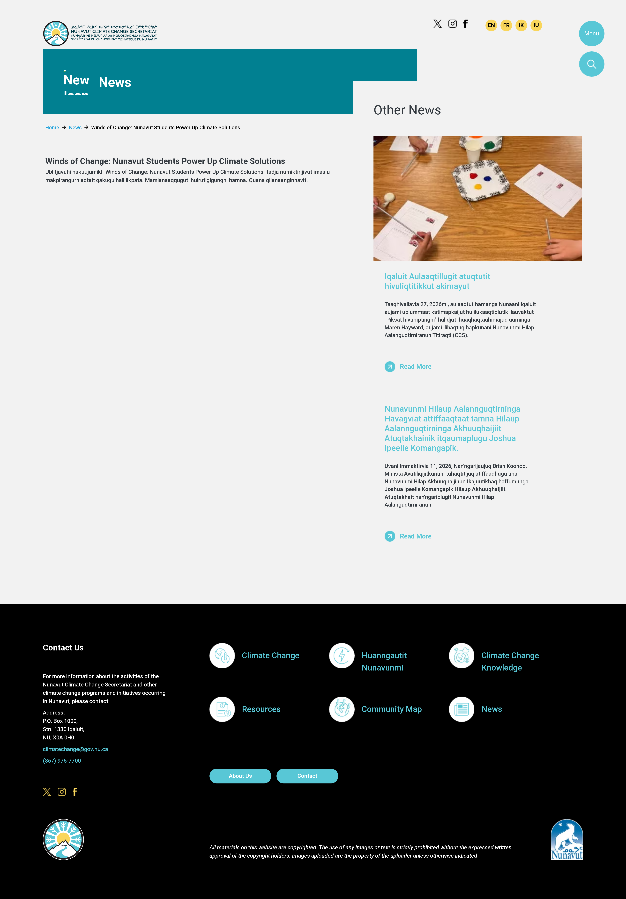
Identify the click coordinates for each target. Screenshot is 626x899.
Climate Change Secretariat (100, 34)
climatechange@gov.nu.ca (75, 749)
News (75, 128)
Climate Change (270, 655)
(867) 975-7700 (62, 761)
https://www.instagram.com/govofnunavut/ (452, 24)
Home (52, 128)
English (491, 25)
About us (240, 776)
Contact (307, 776)
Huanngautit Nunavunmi (384, 661)
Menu (591, 33)
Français (506, 25)
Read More (416, 366)
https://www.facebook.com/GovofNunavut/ (467, 24)
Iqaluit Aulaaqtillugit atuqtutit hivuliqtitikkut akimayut (437, 281)
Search (591, 64)
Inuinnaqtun (521, 25)
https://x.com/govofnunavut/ (437, 24)
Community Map (392, 709)
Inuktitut (536, 25)
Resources (261, 709)
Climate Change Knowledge (510, 661)
